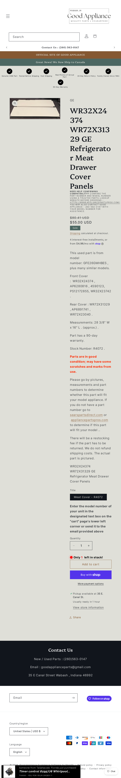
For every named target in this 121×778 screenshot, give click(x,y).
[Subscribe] (73, 697)
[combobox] (44, 37)
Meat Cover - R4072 (88, 497)
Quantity (75, 538)
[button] (8, 16)
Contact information (100, 768)
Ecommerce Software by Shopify (56, 765)
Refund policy (85, 765)
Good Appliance (28, 765)
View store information (88, 607)
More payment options (91, 583)
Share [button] (77, 617)
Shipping (75, 233)
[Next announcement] (114, 47)
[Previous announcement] (6, 47)
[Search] (75, 37)
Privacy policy (104, 765)
